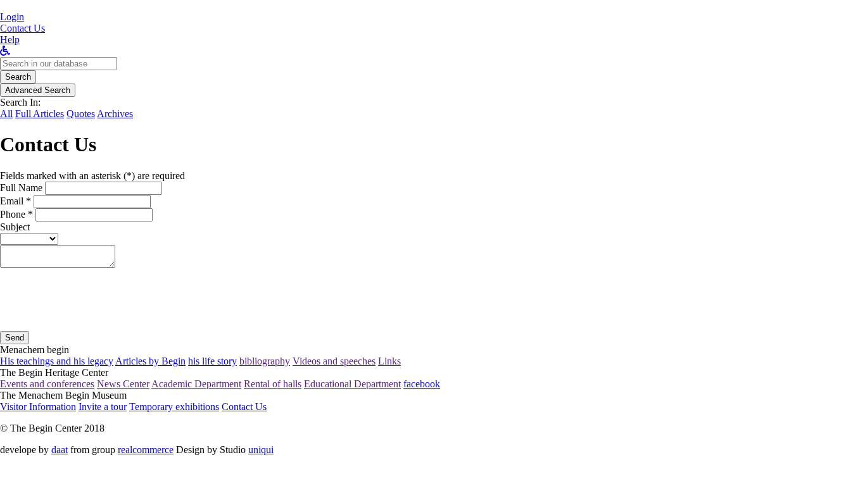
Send (14, 337)
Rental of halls (272, 383)
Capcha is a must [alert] (34, 325)
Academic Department (196, 383)
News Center (123, 383)
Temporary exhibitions (174, 406)
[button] (12, 16)
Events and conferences (47, 383)
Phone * (16, 214)
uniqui (261, 449)
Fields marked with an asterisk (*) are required (92, 175)
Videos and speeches (334, 361)
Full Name (21, 187)
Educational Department (352, 383)
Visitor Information (38, 406)
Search (18, 77)
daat (59, 449)
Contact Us (244, 406)
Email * (15, 201)
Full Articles (39, 113)
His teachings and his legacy (56, 361)
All (6, 113)
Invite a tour (103, 406)
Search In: (20, 102)
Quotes (80, 113)
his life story (212, 361)
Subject (15, 226)
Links (389, 361)
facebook (421, 383)
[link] (22, 28)
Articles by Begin (150, 361)
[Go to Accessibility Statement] (5, 51)
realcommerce (146, 449)
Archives (115, 113)
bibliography (264, 361)
